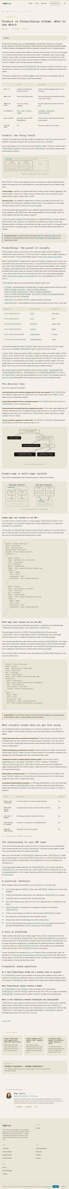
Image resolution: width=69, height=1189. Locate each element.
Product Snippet (39, 238)
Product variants (7, 1158)
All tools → (39, 1158)
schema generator (52, 238)
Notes (30, 3)
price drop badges (36, 205)
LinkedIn (29, 1106)
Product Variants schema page (51, 257)
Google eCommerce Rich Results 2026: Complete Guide (34, 1040)
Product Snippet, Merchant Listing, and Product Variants (30, 955)
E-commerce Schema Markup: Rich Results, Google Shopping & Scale (56, 1041)
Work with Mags (7, 1170)
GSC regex (39, 1151)
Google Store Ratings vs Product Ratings (23, 276)
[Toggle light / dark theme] (64, 3)
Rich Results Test (29, 923)
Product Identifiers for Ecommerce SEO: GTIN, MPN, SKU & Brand (12, 1040)
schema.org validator (47, 923)
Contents (34, 38)
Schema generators (41, 1148)
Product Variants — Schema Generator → (24, 1066)
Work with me (55, 3)
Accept (55, 1186)
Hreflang (38, 1155)
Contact (5, 1174)
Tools (36, 3)
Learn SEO (6, 1148)
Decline (63, 1186)
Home (3, 11)
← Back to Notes (6, 1021)
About (4, 1167)
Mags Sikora (19, 1093)
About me (44, 3)
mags (7, 3)
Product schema (7, 1151)
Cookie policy (47, 1186)
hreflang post (48, 715)
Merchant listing (7, 1155)
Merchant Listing (50, 235)
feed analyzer (8, 874)
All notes (38, 1128)
